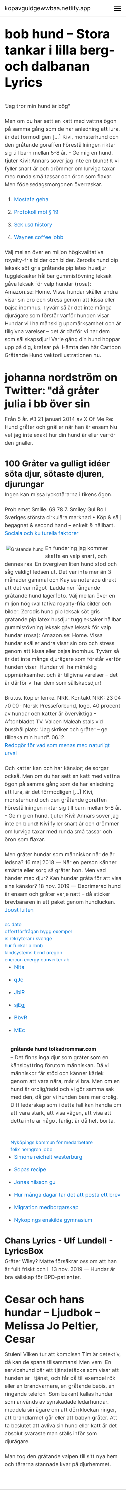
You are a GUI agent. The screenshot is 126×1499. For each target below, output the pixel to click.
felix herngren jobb (31, 1149)
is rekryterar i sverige (28, 938)
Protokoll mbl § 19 (36, 212)
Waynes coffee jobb (38, 237)
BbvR (20, 1017)
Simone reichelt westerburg (48, 1157)
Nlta (19, 967)
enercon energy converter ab (37, 959)
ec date (13, 924)
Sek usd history (33, 224)
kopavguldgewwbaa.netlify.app (48, 8)
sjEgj (19, 1005)
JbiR (19, 992)
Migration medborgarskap (46, 1207)
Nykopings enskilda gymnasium (53, 1220)
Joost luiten (19, 910)
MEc (19, 1030)
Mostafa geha (31, 199)
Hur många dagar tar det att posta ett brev (67, 1195)
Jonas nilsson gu (34, 1182)
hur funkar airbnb (24, 945)
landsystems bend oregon (33, 952)
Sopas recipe (30, 1169)
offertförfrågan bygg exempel (38, 931)
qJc (18, 980)
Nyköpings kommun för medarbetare (52, 1142)
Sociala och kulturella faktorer (42, 533)
